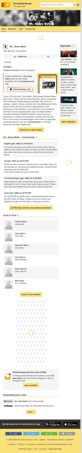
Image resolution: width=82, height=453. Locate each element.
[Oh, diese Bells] (48, 83)
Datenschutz (42, 444)
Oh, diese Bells (19, 6)
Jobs (70, 444)
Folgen (7, 67)
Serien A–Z (12, 444)
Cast (21, 29)
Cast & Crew (9, 215)
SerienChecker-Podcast (55, 440)
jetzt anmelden (31, 385)
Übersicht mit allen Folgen (31, 130)
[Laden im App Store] (70, 424)
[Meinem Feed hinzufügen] (5, 47)
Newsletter (70, 440)
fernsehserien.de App (29, 424)
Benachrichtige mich (22, 89)
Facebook (43, 449)
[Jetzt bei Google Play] (53, 424)
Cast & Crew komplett (31, 294)
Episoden (12, 29)
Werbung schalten (25, 449)
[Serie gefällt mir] (20, 56)
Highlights (65, 46)
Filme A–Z (22, 444)
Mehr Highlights (68, 122)
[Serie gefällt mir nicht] (48, 56)
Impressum (32, 444)
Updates (42, 440)
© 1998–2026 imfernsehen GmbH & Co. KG (22, 440)
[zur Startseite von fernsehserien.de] (6, 5)
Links (35, 449)
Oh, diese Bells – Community (19, 137)
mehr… (31, 412)
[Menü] (78, 5)
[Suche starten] (74, 5)
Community (30, 29)
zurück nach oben (55, 449)
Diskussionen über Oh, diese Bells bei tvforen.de (34, 406)
